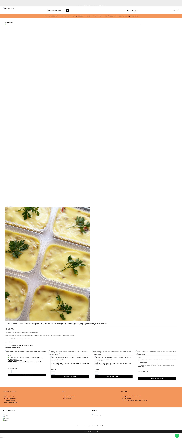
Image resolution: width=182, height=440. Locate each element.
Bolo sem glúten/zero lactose (144, 364)
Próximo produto (9, 206)
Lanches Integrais (18, 360)
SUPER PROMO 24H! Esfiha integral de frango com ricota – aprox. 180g (25, 361)
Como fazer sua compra (100, 5)
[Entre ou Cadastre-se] (128, 8)
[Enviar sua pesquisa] (67, 10)
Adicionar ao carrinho (26, 375)
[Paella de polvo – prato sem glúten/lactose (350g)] (73, 114)
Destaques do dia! (21, 345)
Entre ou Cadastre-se (133, 11)
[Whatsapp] (93, 10)
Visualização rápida (12, 359)
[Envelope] (119, 10)
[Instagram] (106, 10)
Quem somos (79, 5)
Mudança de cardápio (88, 5)
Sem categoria (29, 345)
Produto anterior (9, 22)
